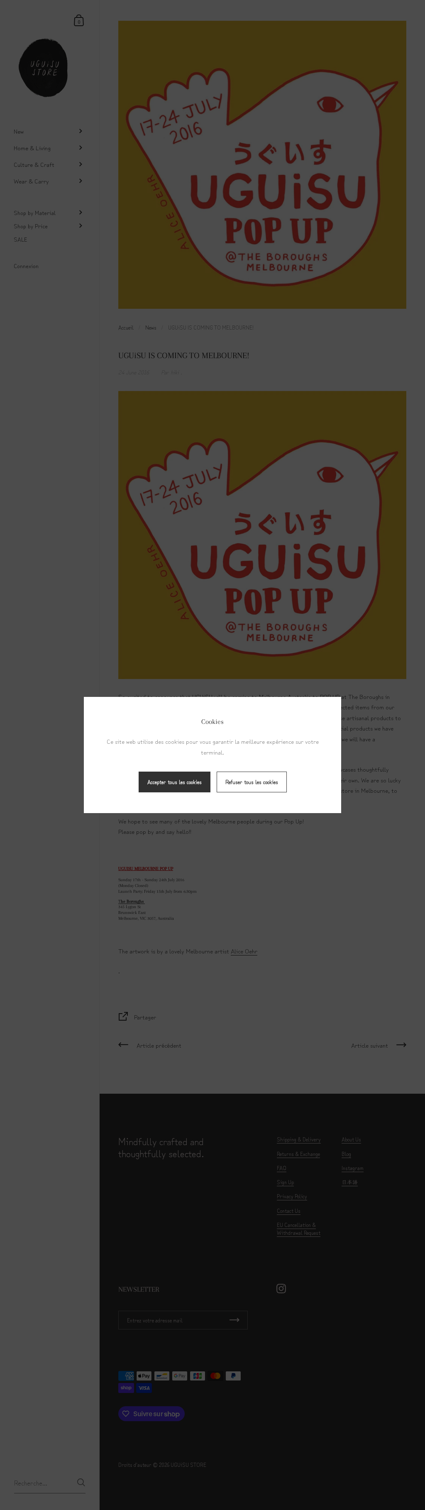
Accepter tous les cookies (174, 782)
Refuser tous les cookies (251, 782)
